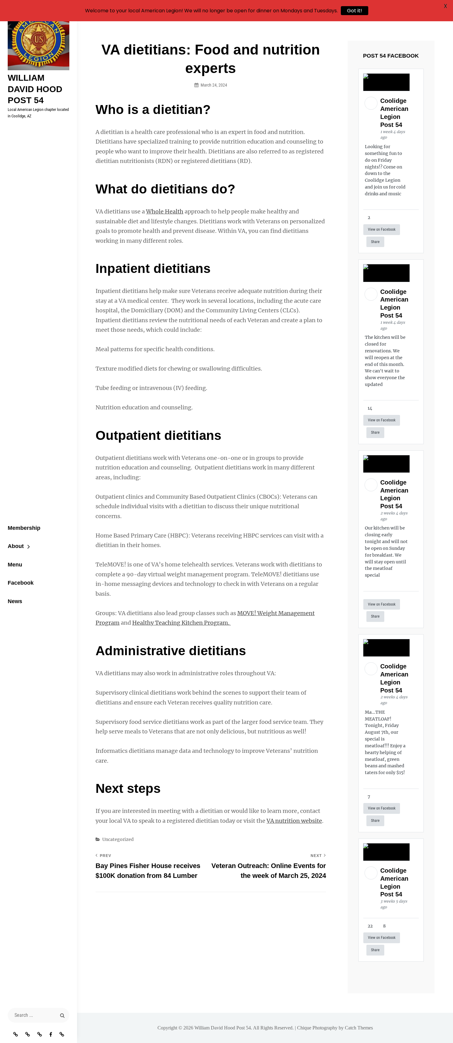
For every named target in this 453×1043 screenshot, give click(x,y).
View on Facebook (381, 229)
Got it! (354, 10)
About (16, 546)
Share (375, 242)
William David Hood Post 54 (35, 89)
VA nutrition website (294, 820)
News (15, 601)
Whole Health (164, 211)
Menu (15, 565)
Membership (24, 528)
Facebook (21, 583)
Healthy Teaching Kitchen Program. (181, 622)
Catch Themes (359, 1027)
